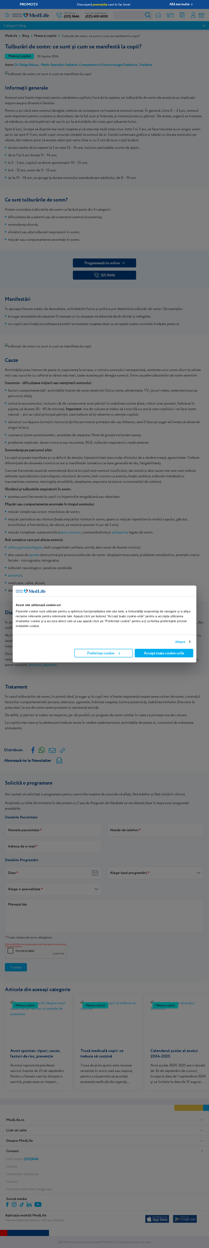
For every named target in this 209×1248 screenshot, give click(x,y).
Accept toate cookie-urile (164, 653)
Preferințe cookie (100, 653)
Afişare (180, 642)
